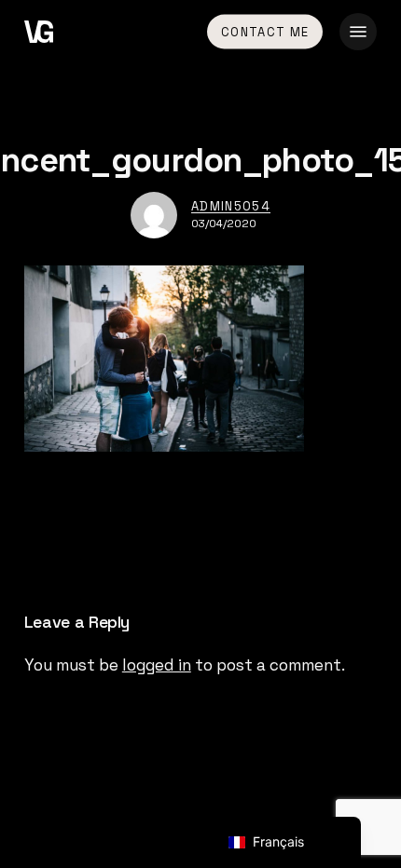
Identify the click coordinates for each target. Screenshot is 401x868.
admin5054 (230, 206)
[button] (358, 31)
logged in (156, 665)
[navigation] (287, 842)
